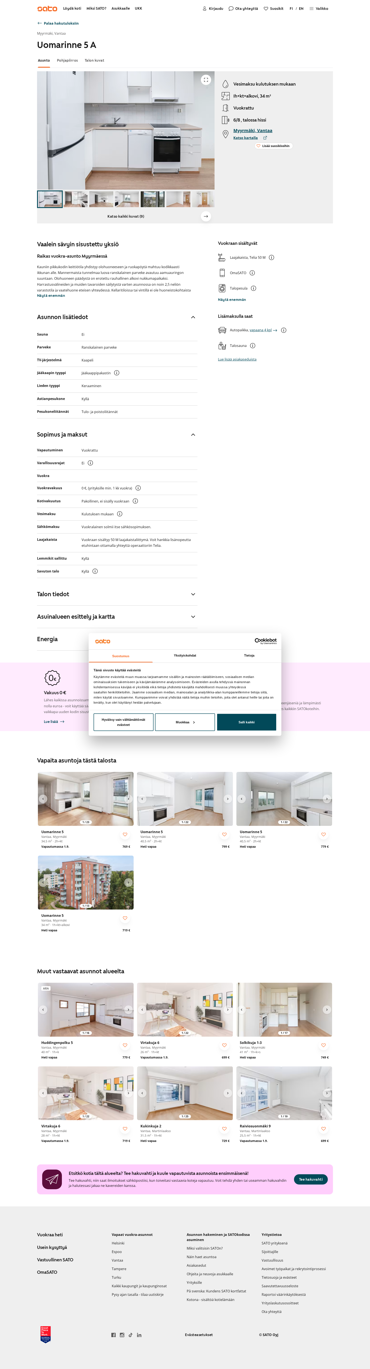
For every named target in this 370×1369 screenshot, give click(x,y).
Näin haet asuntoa (201, 1257)
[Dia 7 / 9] (204, 199)
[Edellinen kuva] (43, 799)
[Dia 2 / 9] (75, 199)
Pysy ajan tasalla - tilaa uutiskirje (138, 1294)
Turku (116, 1277)
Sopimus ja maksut (62, 434)
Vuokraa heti (50, 1234)
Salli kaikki (247, 722)
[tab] (44, 60)
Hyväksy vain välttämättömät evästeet (123, 722)
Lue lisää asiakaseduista (237, 359)
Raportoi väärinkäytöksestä (284, 1294)
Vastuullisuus (272, 1260)
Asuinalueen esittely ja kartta (76, 616)
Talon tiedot (53, 594)
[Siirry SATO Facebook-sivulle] (113, 1334)
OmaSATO (47, 1272)
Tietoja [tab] (249, 655)
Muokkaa (182, 722)
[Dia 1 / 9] (50, 199)
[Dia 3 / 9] (101, 199)
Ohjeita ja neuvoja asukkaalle (210, 1274)
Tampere (119, 1268)
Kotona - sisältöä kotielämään (210, 1299)
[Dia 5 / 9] (153, 199)
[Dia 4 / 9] (127, 199)
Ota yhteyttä (272, 1311)
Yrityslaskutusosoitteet (280, 1303)
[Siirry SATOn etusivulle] (47, 8)
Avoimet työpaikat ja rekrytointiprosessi (294, 1268)
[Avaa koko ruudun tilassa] (206, 80)
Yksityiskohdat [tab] (185, 655)
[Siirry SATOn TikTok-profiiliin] (130, 1334)
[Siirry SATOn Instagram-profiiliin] (122, 1334)
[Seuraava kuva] (206, 216)
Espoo (117, 1251)
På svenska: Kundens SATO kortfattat (216, 1291)
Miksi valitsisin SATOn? (205, 1248)
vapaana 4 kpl (261, 330)
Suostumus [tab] (121, 656)
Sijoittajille (270, 1251)
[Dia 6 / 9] (178, 199)
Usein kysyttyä (52, 1247)
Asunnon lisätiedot (62, 317)
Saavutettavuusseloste (280, 1286)
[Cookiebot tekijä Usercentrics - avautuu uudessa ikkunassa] (258, 641)
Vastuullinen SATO (55, 1259)
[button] (271, 257)
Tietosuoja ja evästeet (279, 1277)
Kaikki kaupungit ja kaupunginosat (139, 1286)
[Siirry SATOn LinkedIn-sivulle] (139, 1334)
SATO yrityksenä (275, 1243)
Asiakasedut (196, 1265)
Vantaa (117, 1260)
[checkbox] (125, 834)
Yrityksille (194, 1282)
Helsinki (118, 1243)
